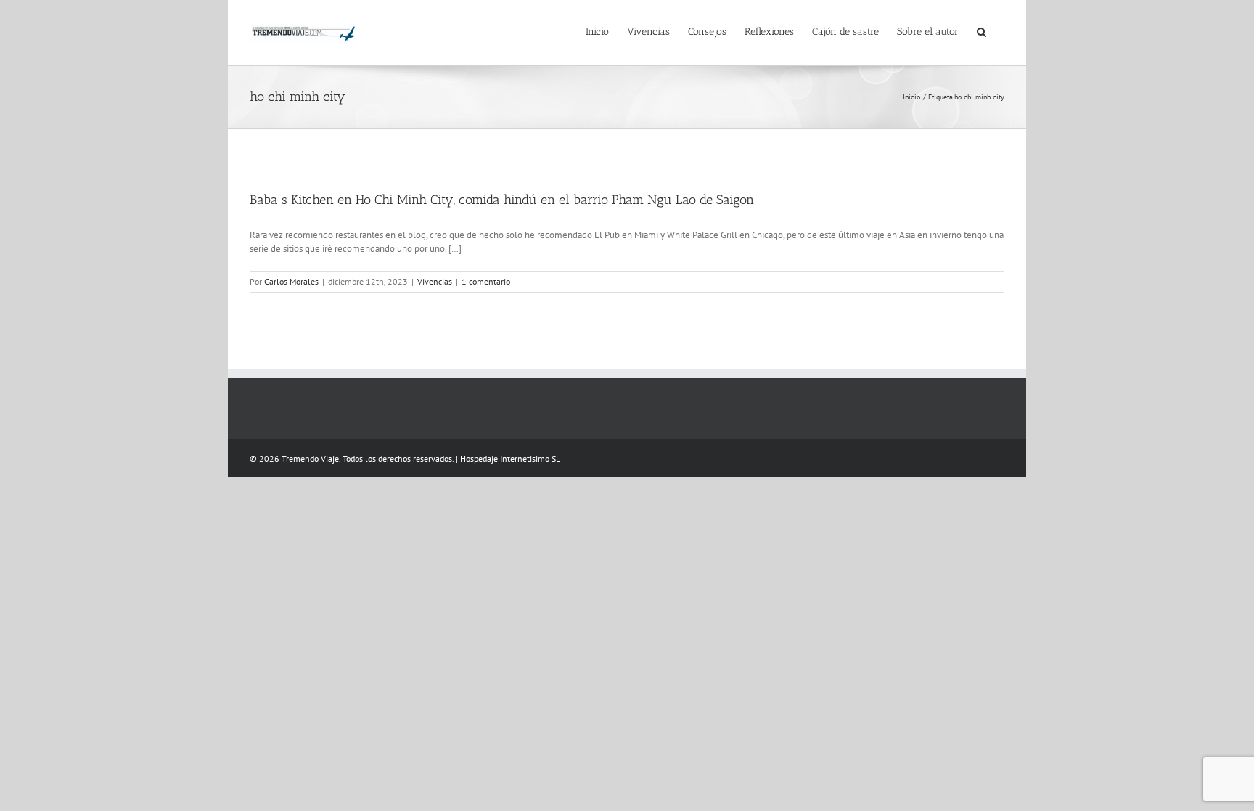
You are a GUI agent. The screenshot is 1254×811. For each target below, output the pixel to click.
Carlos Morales (291, 281)
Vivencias (434, 281)
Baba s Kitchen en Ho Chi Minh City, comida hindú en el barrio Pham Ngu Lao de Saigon (502, 200)
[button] (981, 30)
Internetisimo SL (530, 458)
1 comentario (486, 281)
